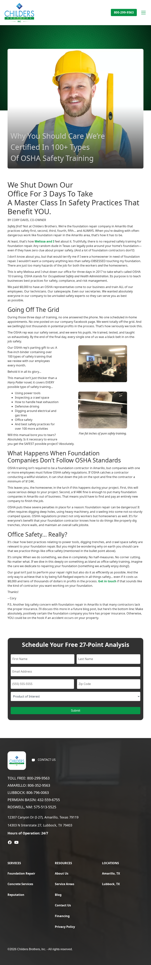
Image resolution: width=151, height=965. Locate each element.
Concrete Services (20, 884)
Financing (62, 916)
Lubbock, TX (111, 884)
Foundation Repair (21, 873)
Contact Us (63, 905)
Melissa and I (44, 241)
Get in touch (107, 581)
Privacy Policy (65, 927)
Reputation (16, 895)
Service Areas (64, 884)
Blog (58, 895)
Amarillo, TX (111, 873)
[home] (19, 12)
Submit (75, 710)
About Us (61, 873)
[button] (142, 12)
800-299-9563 (124, 12)
